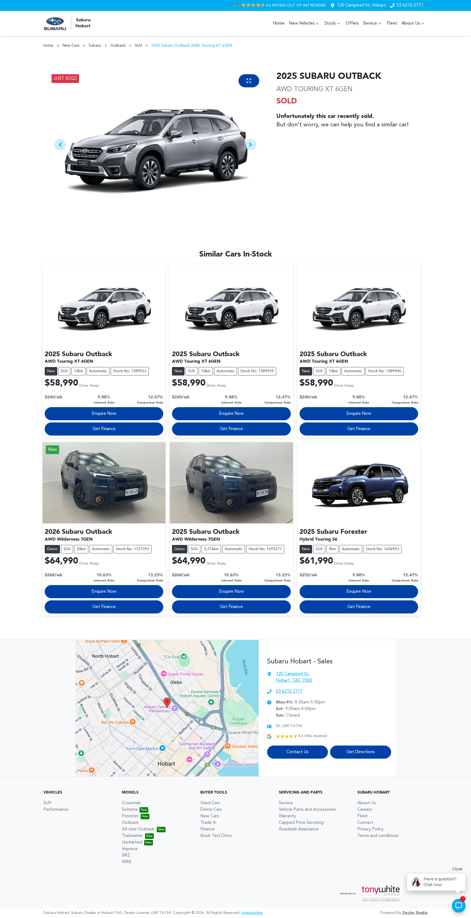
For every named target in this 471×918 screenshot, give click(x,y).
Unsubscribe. (252, 913)
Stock (330, 23)
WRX (126, 862)
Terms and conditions (377, 836)
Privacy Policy (370, 829)
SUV (138, 45)
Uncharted (132, 842)
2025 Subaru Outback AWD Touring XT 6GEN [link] (191, 45)
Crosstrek (131, 803)
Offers (352, 23)
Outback (118, 45)
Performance (55, 809)
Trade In (208, 823)
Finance (207, 829)
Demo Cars (211, 809)
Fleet (392, 23)
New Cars (71, 45)
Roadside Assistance (299, 829)
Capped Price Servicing (301, 823)
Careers (364, 809)
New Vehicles (302, 23)
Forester (130, 816)
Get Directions (360, 752)
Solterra (129, 809)
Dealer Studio (415, 913)
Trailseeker (132, 836)
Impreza (129, 849)
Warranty (287, 816)
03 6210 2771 (410, 5)
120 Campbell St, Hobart (361, 5)
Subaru (95, 45)
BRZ (126, 855)
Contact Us (297, 752)
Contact (365, 823)
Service (370, 23)
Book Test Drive (216, 836)
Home (279, 23)
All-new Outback (138, 829)
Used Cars (210, 803)
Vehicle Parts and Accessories (307, 809)
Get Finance (104, 429)
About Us (410, 23)
